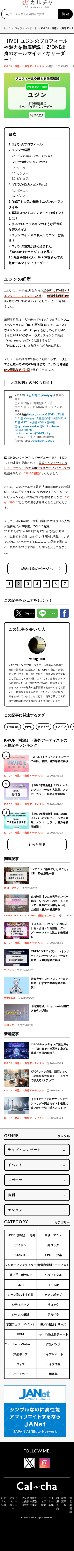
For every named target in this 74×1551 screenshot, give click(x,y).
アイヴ (44, 726)
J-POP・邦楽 (53, 1255)
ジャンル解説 (20, 1314)
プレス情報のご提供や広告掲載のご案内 (30, 1501)
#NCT (25, 422)
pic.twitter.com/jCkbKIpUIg (32, 433)
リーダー (22, 168)
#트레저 (58, 418)
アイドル (9, 970)
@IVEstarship (23, 429)
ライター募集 (51, 1501)
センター (22, 173)
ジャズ (20, 1364)
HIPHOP (53, 1284)
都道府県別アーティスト (53, 1265)
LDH (21, 1284)
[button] (24, 613)
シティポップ (20, 1304)
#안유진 (50, 422)
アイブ (62, 726)
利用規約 (57, 1503)
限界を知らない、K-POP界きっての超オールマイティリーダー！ (36, 260)
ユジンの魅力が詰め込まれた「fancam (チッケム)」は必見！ (31, 248)
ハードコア (20, 1374)
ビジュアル (24, 178)
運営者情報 (70, 1504)
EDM (20, 1334)
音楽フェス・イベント (20, 1324)
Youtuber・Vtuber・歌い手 (20, 1345)
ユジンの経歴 (21, 150)
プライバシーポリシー (13, 1503)
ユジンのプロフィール (27, 144)
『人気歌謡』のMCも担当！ (35, 156)
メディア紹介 (43, 1501)
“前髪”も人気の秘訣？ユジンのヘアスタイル (36, 204)
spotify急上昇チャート (53, 1334)
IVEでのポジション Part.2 (29, 184)
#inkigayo (30, 418)
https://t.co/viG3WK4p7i (43, 414)
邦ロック (9, 1024)
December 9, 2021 (42, 440)
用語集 (53, 1374)
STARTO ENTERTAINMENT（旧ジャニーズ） (30, 915)
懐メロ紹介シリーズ (53, 1324)
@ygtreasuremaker (27, 426)
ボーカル (22, 190)
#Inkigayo (48, 395)
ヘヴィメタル (53, 1274)
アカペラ (53, 1314)
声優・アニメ (11, 888)
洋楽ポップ (20, 1354)
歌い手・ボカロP (21, 1274)
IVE (29, 726)
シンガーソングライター (20, 1265)
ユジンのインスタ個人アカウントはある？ (36, 237)
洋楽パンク (53, 1344)
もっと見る (45, 844)
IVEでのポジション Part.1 (29, 162)
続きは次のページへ (41, 568)
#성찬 (33, 422)
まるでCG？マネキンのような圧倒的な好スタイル (35, 226)
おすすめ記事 (3, 1501)
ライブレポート (53, 1354)
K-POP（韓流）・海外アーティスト (24, 66)
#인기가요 (33, 395)
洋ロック (53, 1304)
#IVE (41, 422)
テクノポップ (53, 1294)
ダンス (21, 195)
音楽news (9, 997)
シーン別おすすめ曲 (21, 1294)
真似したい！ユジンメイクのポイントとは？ (36, 215)
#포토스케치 (45, 418)
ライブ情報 (53, 1364)
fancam (13, 726)
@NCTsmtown (49, 426)
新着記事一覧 (64, 1501)
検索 (65, 14)
